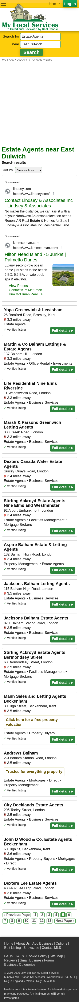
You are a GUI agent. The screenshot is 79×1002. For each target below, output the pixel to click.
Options (61, 943)
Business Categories (19, 964)
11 (34, 920)
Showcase (31, 947)
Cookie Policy (36, 956)
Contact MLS (51, 947)
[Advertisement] (39, 103)
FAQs (8, 956)
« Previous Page (17, 915)
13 (49, 920)
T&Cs (19, 956)
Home (54, 3)
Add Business (42, 943)
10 (26, 920)
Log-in (70, 3)
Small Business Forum (37, 960)
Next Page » (65, 920)
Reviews (10, 960)
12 (42, 920)
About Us (23, 943)
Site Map (56, 956)
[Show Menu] (3, 4)
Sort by (7, 170)
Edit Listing (12, 947)
